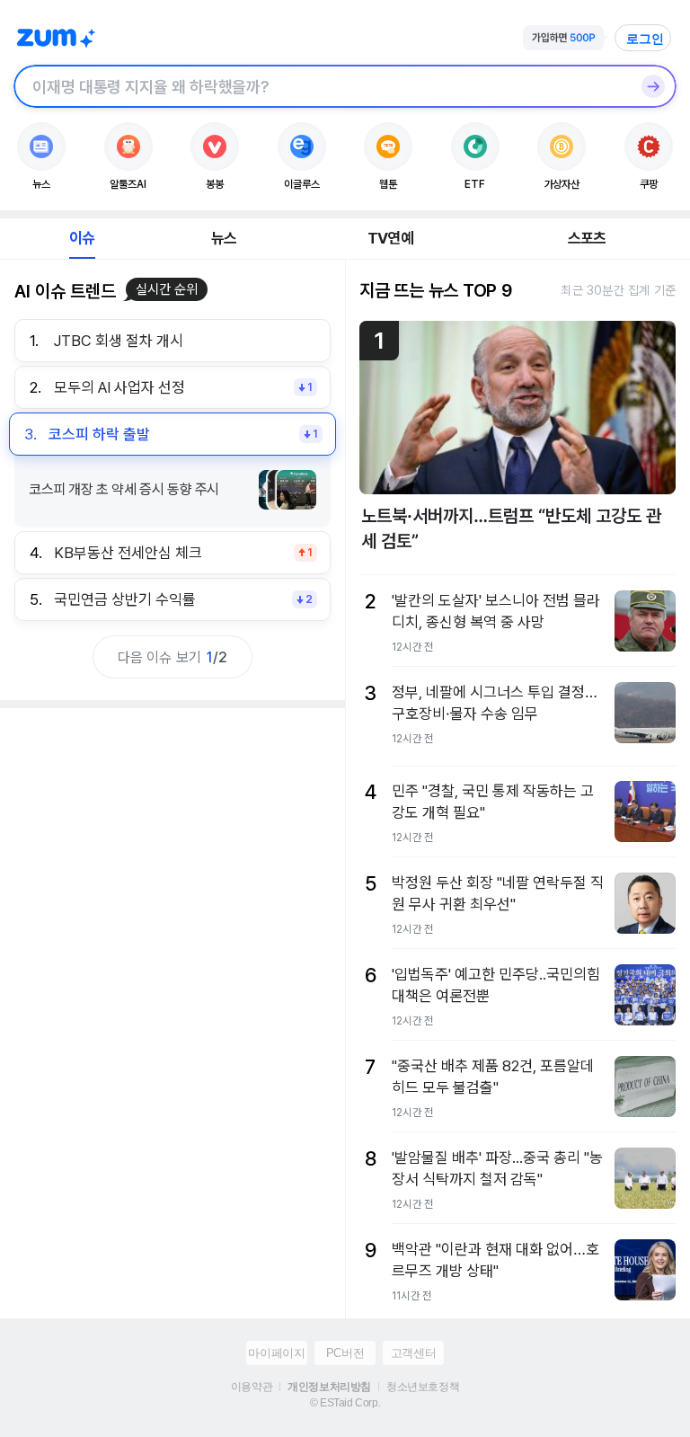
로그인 (645, 38)
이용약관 (251, 1386)
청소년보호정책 (422, 1386)
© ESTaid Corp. (345, 1403)
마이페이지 (276, 1353)
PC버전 (345, 1353)
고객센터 (413, 1353)
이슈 (81, 238)
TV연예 (390, 238)
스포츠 (587, 238)
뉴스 (223, 238)
